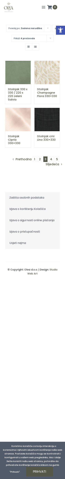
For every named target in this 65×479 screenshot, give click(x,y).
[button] (60, 30)
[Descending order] (55, 28)
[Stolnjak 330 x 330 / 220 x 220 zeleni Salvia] (18, 72)
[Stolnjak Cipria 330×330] (18, 119)
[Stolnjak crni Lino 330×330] (47, 119)
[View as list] (35, 46)
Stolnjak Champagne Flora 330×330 (47, 92)
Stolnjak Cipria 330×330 (14, 139)
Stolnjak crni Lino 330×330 (46, 138)
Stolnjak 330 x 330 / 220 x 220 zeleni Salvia (17, 94)
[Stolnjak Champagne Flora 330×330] (47, 72)
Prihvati (39, 471)
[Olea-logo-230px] (8, 3)
